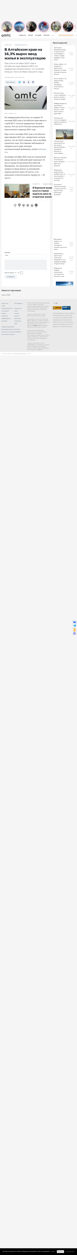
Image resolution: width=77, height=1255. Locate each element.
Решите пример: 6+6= (12, 272)
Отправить (10, 276)
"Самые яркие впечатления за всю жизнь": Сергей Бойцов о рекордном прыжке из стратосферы (60, 147)
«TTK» (29, 353)
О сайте (16, 313)
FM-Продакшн (18, 303)
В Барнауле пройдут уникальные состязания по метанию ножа (59, 272)
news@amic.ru (35, 325)
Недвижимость (21, 45)
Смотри (46, 35)
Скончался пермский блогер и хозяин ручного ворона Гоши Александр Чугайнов (60, 189)
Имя (6, 255)
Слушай (38, 35)
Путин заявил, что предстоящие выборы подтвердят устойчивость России (60, 83)
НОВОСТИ (8, 45)
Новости (22, 35)
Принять (60, 1251)
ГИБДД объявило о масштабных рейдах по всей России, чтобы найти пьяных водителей (60, 108)
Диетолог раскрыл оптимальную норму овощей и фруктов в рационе (60, 161)
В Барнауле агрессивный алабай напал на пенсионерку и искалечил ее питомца (59, 175)
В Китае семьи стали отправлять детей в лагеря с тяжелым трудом (60, 96)
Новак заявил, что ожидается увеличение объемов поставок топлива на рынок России (60, 69)
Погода (4, 313)
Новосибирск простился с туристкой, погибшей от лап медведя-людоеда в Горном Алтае (60, 259)
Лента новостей (60, 43)
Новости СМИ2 (6, 295)
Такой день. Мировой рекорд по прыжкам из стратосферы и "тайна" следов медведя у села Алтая (60, 53)
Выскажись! (11, 82)
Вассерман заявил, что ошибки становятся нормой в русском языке (60, 244)
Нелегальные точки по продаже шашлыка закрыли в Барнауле (60, 121)
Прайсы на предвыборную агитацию (6, 318)
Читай (30, 35)
